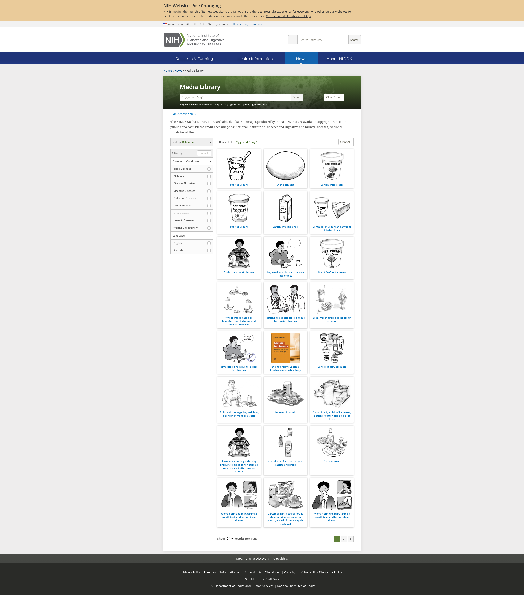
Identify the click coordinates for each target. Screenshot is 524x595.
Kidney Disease (182, 205)
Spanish (178, 250)
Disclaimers (273, 572)
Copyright (290, 572)
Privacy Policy (191, 572)
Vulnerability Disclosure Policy (321, 572)
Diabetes (178, 176)
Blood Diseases (182, 168)
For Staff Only (270, 579)
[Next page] (351, 539)
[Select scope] (292, 39)
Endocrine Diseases (184, 198)
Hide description (181, 114)
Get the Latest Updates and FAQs (288, 16)
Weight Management (185, 227)
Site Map (251, 579)
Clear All (345, 141)
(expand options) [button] (192, 142)
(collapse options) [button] (192, 161)
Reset (204, 153)
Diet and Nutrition (184, 183)
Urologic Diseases (183, 220)
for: (233, 142)
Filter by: (177, 153)
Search (354, 40)
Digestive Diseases (184, 191)
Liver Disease (181, 213)
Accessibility (253, 572)
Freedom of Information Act (223, 572)
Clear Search (334, 97)
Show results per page (237, 539)
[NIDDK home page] (194, 40)
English (177, 243)
